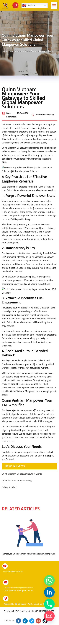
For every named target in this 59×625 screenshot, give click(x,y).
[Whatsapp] (49, 580)
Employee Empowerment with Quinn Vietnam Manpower (29, 554)
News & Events (16, 51)
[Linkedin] (49, 592)
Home (4, 51)
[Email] (49, 616)
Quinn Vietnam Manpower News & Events (22, 474)
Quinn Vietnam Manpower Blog (38, 51)
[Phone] (49, 604)
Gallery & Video (9, 487)
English (30, 5)
